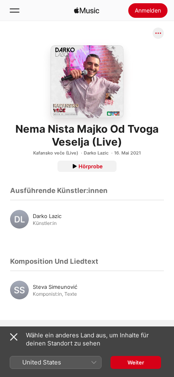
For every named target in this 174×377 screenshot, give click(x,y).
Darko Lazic (96, 153)
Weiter (135, 362)
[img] (86, 10)
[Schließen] (13, 337)
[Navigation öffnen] (14, 10)
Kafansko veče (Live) (55, 153)
